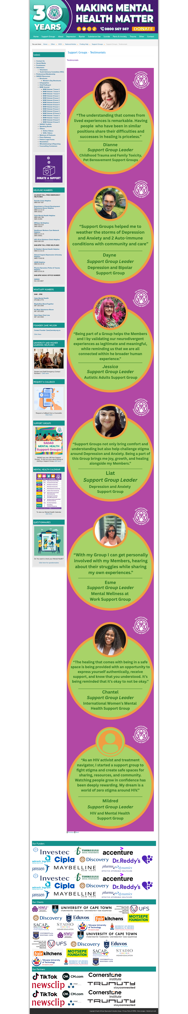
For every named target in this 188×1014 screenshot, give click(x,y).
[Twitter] (84, 29)
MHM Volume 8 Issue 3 (51, 100)
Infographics (44, 83)
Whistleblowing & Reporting (50, 144)
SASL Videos (47, 133)
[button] (70, 832)
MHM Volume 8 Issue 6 (51, 104)
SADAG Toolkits (45, 124)
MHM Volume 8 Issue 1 (51, 96)
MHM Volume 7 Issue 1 (51, 118)
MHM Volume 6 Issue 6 (51, 120)
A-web (154, 1011)
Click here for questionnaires (49, 563)
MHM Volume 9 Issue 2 (51, 109)
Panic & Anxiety (120, 36)
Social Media (41, 63)
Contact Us (40, 61)
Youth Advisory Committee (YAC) (52, 72)
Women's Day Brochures (52, 80)
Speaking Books (46, 126)
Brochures (43, 78)
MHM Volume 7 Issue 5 (51, 94)
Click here (45, 373)
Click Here (37, 334)
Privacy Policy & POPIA (129, 1011)
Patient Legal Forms (47, 139)
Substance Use (94, 36)
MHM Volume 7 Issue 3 (51, 115)
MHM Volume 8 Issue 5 (51, 102)
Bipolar (82, 36)
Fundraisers (40, 65)
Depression (71, 36)
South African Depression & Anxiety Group (108, 1011)
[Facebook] (79, 29)
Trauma (133, 36)
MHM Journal (44, 87)
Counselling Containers (48, 146)
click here (57, 461)
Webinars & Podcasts (47, 135)
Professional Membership (45, 74)
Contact (150, 36)
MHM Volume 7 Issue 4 (51, 91)
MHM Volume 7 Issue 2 (51, 89)
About (60, 36)
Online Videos (48, 131)
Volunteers (40, 67)
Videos (42, 128)
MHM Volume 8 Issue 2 (51, 98)
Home (36, 36)
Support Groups (48, 36)
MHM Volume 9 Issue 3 (51, 111)
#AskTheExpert (39, 41)
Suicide (107, 36)
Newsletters (44, 142)
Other (141, 36)
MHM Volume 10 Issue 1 (51, 113)
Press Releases (45, 137)
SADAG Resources (43, 76)
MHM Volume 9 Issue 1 (51, 107)
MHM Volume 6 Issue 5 (51, 122)
